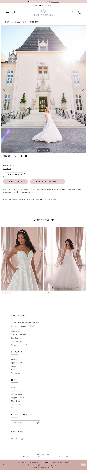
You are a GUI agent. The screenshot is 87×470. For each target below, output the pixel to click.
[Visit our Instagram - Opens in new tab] (17, 438)
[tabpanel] (43, 89)
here (51, 467)
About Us (14, 359)
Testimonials (15, 404)
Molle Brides (16, 401)
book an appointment (26, 192)
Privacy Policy (37, 457)
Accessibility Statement (51, 457)
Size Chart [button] (7, 169)
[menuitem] (7, 12)
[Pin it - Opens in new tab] (20, 156)
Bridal (13, 387)
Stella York (20, 22)
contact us (7, 192)
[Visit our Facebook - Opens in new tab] (12, 438)
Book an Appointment (15, 181)
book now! (55, 2)
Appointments (16, 362)
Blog (12, 408)
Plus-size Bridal (17, 394)
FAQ (13, 369)
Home (8, 22)
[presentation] (22, 259)
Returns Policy (64, 457)
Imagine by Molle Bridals (20, 397)
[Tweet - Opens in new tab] (15, 156)
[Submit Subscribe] (37, 422)
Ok (83, 465)
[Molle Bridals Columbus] (43, 12)
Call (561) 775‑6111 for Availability (47, 181)
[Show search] (72, 12)
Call (42, 199)
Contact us (15, 373)
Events (13, 366)
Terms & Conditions (25, 457)
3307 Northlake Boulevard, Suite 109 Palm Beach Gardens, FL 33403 (25, 324)
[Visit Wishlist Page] (80, 12)
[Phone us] (15, 12)
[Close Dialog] (3, 465)
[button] (7, 12)
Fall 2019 (34, 22)
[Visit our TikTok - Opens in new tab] (22, 438)
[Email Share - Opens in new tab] (26, 156)
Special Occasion (17, 391)
